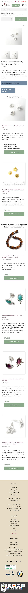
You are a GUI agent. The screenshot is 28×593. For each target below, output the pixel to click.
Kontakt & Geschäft (14, 521)
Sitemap (14, 533)
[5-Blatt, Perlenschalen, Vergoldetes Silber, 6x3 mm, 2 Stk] (14, 175)
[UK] (25, 1)
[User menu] (18, 2)
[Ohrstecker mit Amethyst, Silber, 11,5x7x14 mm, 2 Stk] (14, 364)
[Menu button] (25, 5)
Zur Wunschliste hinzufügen (6, 90)
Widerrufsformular (14, 525)
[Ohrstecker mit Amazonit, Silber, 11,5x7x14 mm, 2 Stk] (14, 301)
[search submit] (25, 9)
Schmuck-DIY (15, 5)
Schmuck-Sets (14, 544)
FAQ (14, 529)
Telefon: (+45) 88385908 (14, 498)
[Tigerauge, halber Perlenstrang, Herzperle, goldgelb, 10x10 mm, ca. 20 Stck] (14, 241)
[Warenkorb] (22, 5)
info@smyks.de (14, 500)
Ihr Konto (14, 531)
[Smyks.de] (5, 5)
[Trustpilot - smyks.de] (10, 567)
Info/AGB (14, 523)
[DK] (22, 1)
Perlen (14, 546)
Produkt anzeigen (14, 152)
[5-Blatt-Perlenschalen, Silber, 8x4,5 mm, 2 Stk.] (14, 111)
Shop (14, 527)
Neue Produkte (14, 542)
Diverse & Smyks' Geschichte (14, 555)
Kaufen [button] (21, 19)
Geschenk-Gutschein (14, 553)
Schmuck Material (14, 548)
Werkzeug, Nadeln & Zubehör (14, 551)
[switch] (3, 591)
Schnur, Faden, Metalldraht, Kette (14, 550)
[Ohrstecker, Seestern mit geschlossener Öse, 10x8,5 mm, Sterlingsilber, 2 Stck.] (14, 428)
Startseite (14, 519)
